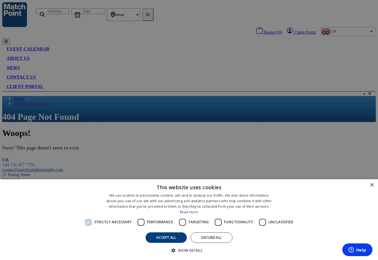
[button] (188, 250)
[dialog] (189, 219)
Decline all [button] (211, 237)
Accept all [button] (166, 237)
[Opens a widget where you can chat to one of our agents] (357, 250)
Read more (189, 212)
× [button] (372, 185)
